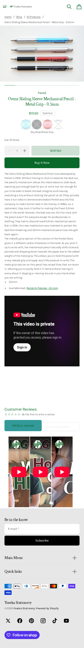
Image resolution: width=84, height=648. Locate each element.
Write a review (23, 425)
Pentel (42, 93)
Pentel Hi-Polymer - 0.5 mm (42, 288)
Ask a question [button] (58, 426)
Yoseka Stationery (24, 608)
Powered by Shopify (47, 608)
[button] (5, 7)
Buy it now (42, 163)
